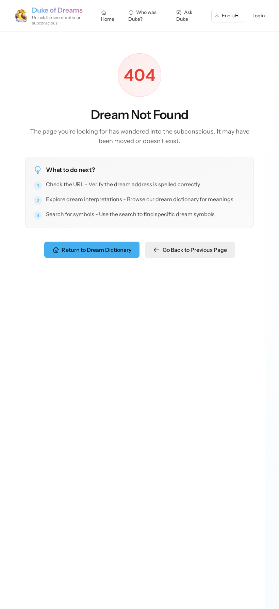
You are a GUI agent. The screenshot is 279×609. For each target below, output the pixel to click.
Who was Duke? (142, 15)
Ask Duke (184, 15)
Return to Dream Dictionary (96, 249)
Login (258, 16)
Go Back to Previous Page (195, 249)
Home (107, 19)
